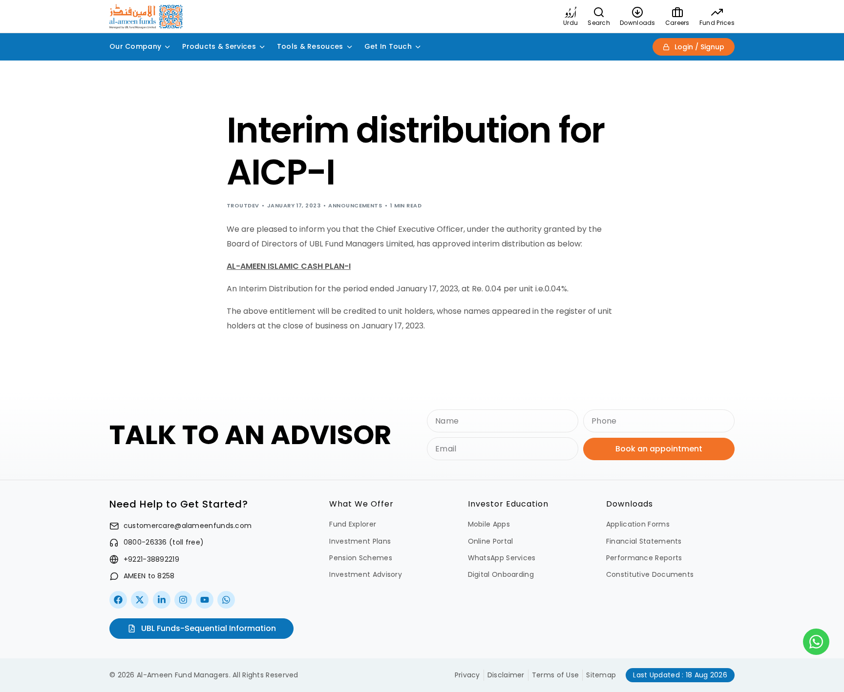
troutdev (243, 205)
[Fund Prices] (717, 12)
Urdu (570, 23)
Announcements (355, 205)
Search (599, 23)
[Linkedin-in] (161, 600)
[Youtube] (204, 600)
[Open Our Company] (167, 46)
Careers (677, 23)
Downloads (637, 23)
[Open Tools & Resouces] (350, 46)
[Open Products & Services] (262, 46)
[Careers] (677, 12)
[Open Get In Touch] (418, 46)
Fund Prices (717, 23)
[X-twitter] (139, 600)
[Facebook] (118, 600)
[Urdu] (570, 12)
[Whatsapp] (226, 600)
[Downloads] (637, 12)
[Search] (599, 12)
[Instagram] (183, 600)
